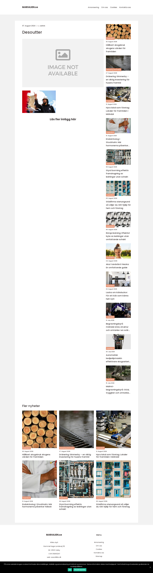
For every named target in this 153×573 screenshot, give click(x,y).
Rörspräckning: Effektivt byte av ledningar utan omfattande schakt (118, 236)
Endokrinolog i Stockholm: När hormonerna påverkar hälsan (117, 142)
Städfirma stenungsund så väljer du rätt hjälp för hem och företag (118, 205)
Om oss (104, 7)
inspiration (110, 38)
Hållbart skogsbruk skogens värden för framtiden (116, 48)
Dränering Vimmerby (114, 70)
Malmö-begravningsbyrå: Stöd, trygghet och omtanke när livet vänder (117, 390)
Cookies (113, 7)
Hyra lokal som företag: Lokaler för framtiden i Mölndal (118, 111)
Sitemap (99, 556)
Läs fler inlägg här (63, 119)
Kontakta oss (125, 7)
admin (42, 26)
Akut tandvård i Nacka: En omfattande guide (117, 266)
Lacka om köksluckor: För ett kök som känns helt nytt (117, 295)
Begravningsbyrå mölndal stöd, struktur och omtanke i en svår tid (117, 327)
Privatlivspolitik (79, 570)
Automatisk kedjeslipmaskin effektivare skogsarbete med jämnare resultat (118, 358)
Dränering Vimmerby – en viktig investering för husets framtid (117, 79)
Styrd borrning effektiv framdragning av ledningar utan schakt (117, 173)
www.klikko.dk (56, 557)
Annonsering (93, 7)
